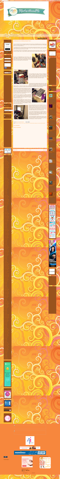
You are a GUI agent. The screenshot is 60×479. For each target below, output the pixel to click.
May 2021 (5, 283)
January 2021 (6, 278)
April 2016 (5, 206)
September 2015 (6, 196)
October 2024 (6, 331)
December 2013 (6, 167)
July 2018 (5, 244)
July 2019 (5, 261)
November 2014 (6, 182)
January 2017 (6, 219)
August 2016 (6, 212)
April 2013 (5, 157)
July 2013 (5, 160)
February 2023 (6, 306)
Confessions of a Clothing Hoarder (29, 123)
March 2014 (6, 171)
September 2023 (6, 314)
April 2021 (5, 282)
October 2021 (6, 290)
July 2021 (5, 286)
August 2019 (6, 262)
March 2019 (6, 255)
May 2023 (5, 310)
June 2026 (5, 355)
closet (22, 123)
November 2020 (6, 275)
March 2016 (6, 205)
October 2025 (6, 345)
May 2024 (5, 324)
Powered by (5, 52)
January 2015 (6, 185)
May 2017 (5, 224)
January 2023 (6, 304)
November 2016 (6, 216)
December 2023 (6, 317)
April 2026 (5, 352)
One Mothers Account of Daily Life (34, 34)
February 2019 (6, 254)
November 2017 (6, 233)
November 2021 (6, 292)
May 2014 (5, 174)
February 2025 (6, 335)
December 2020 (6, 276)
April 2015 (5, 189)
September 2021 (6, 289)
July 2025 (5, 341)
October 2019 (6, 265)
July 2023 (5, 313)
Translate (7, 112)
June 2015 (5, 192)
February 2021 (6, 279)
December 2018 (6, 251)
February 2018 (6, 237)
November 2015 (6, 199)
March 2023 (6, 307)
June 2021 (5, 285)
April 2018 (5, 240)
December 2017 (6, 234)
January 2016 (6, 202)
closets (24, 123)
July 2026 (5, 356)
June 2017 (5, 226)
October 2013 (6, 164)
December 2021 (6, 293)
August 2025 (6, 342)
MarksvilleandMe (43, 123)
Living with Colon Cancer (13, 34)
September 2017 (6, 230)
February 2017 (6, 220)
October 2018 (6, 248)
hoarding (35, 123)
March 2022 (6, 297)
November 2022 (6, 303)
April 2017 (5, 223)
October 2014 (6, 181)
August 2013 (6, 161)
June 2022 (5, 300)
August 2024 (6, 328)
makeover (39, 123)
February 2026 (6, 349)
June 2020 (5, 272)
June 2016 (5, 209)
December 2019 (6, 268)
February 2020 (6, 271)
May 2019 (5, 258)
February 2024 (6, 320)
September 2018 (6, 247)
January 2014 (6, 168)
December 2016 (6, 217)
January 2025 (6, 334)
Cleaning (20, 123)
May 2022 (5, 299)
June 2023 (5, 311)
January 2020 (6, 269)
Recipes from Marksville (45, 34)
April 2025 (5, 338)
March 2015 (6, 188)
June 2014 (5, 175)
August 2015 (6, 195)
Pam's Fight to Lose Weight (23, 34)
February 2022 (6, 296)
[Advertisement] (30, 27)
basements (17, 123)
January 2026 (6, 348)
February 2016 (6, 203)
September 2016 (6, 213)
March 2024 (6, 321)
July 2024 (5, 327)
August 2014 (6, 178)
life (37, 123)
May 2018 (5, 241)
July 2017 (5, 227)
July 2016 (5, 210)
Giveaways (6, 34)
